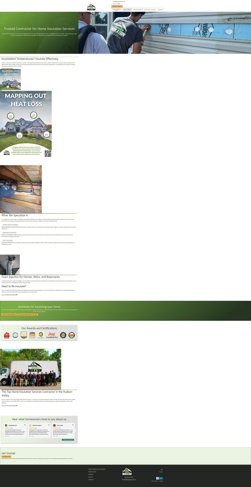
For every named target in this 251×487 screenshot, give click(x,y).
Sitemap (161, 481)
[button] (75, 430)
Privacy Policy (154, 481)
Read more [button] (7, 436)
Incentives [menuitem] (146, 9)
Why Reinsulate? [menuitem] (138, 9)
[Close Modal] (1, 90)
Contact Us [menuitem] (160, 9)
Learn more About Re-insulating (9, 294)
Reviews (161, 472)
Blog (162, 469)
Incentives (90, 474)
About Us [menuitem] (153, 9)
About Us (90, 477)
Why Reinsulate (92, 471)
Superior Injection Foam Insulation (96, 469)
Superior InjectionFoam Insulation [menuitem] (127, 9)
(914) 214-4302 (129, 477)
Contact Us (91, 479)
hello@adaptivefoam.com (130, 479)
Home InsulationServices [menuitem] (116, 9)
